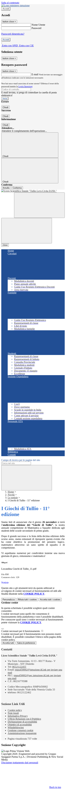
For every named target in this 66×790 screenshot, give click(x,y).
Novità (11, 494)
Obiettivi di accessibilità (20, 724)
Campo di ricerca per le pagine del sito (20, 460)
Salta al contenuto (10, 2)
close (5, 245)
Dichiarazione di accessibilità (22, 721)
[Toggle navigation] (26, 230)
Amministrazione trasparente (22, 733)
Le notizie (13, 497)
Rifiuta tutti (27, 599)
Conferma (17, 188)
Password (36, 28)
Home (11, 491)
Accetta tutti (50, 599)
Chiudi (5, 107)
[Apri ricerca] (39, 205)
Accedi (6, 9)
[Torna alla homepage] (33, 191)
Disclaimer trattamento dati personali (19, 762)
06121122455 (19, 666)
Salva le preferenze (26, 643)
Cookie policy (15, 710)
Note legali (13, 713)
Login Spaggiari (25, 86)
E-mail (35, 74)
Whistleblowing (16, 727)
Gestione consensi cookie (20, 730)
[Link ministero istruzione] (15, 5)
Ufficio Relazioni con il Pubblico (24, 718)
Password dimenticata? (12, 34)
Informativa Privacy (18, 716)
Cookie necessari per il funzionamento (21, 631)
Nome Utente (38, 24)
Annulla (6, 188)
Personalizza (9, 599)
